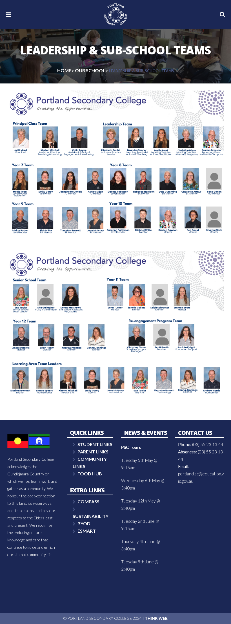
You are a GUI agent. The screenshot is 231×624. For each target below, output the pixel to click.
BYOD (83, 523)
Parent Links (92, 451)
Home (64, 70)
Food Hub (89, 473)
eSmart (86, 530)
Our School (90, 70)
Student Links (94, 444)
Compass (88, 501)
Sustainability (90, 516)
